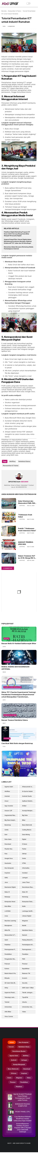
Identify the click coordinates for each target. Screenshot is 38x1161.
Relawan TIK (26, 973)
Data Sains (8, 839)
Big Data (25, 815)
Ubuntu (24, 1002)
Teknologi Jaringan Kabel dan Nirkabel (11, 997)
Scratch (24, 978)
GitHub (24, 853)
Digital (24, 839)
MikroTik (7, 930)
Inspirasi (7, 873)
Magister (25, 920)
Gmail (15, 265)
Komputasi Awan (10, 901)
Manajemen (8, 925)
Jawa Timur (26, 882)
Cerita (6, 830)
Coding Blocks (26, 830)
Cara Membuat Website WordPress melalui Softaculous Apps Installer (22, 1118)
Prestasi (24, 964)
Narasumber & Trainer (14, 11)
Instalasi (24, 873)
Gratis (24, 858)
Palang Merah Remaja (29, 940)
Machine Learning (10, 920)
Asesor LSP (8, 810)
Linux (6, 916)
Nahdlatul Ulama (24, 461)
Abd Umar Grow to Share (21, 1143)
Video (24, 1011)
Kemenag (25, 897)
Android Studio (27, 796)
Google (16, 129)
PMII (23, 959)
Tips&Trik (25, 997)
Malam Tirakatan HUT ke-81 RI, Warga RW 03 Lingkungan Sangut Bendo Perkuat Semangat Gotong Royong (27, 557)
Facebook (16, 271)
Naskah (24, 935)
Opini (6, 940)
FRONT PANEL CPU (22, 1112)
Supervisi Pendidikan (11, 992)
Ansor (6, 801)
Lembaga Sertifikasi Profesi (29, 911)
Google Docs (9, 858)
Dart (6, 834)
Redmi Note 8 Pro (10, 973)
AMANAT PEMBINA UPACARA (25, 543)
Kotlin (24, 906)
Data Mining (26, 834)
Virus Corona (9, 1016)
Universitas (8, 1007)
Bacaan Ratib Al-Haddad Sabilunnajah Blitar (18, 643)
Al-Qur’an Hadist (27, 791)
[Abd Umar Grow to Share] (10, 4)
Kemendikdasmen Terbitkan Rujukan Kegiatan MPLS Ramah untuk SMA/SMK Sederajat (22, 1128)
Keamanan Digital (10, 887)
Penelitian (25, 954)
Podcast (7, 964)
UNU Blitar (8, 1011)
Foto (6, 853)
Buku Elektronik (27, 825)
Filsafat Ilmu (8, 849)
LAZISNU (8, 911)
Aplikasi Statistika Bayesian (29, 801)
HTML (24, 863)
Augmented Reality (11, 815)
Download (8, 844)
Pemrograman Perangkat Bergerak (11, 949)
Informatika (25, 868)
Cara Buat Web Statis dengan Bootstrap (17, 743)
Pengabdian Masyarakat (11, 959)
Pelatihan (7, 944)
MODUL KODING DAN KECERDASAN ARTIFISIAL (15, 668)
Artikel (6, 638)
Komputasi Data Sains (29, 901)
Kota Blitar (8, 906)
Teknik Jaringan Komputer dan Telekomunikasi (29, 992)
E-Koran (24, 844)
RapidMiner (25, 968)
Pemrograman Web (28, 949)
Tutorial (7, 661)
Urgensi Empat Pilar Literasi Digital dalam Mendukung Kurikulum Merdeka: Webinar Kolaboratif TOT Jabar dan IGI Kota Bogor (18, 241)
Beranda (3, 11)
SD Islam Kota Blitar (11, 983)
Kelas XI (7, 892)
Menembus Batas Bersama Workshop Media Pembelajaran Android (18, 248)
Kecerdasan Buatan (28, 887)
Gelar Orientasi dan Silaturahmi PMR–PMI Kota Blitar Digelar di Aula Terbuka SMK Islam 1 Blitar (26, 502)
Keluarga (7, 897)
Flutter (24, 849)
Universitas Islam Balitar (29, 1007)
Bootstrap (8, 825)
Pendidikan (8, 954)
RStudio (7, 978)
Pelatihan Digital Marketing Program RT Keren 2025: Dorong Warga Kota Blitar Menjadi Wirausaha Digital (17, 233)
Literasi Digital (26, 916)
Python (7, 968)
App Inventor (9, 806)
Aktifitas (12, 461)
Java (6, 882)
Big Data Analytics (10, 820)
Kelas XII (25, 892)
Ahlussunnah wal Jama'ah (29, 786)
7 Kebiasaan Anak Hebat (25, 516)
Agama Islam (9, 786)
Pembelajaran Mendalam (12, 687)
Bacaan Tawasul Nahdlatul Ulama (14, 720)
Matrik (24, 925)
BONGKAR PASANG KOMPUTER (22, 1105)
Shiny (6, 987)
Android (7, 796)
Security (24, 983)
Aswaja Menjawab (28, 810)
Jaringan (25, 877)
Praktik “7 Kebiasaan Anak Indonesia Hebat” (27, 530)
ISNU (6, 877)
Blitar (23, 820)
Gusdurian (8, 863)
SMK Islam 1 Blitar (28, 987)
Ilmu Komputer (9, 868)
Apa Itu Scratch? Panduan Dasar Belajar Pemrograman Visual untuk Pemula (22, 1097)
